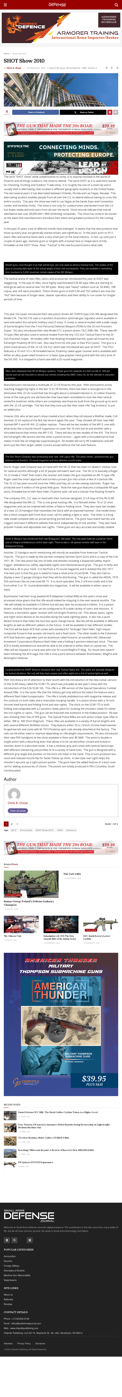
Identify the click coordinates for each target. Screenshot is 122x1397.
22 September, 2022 (36, 67)
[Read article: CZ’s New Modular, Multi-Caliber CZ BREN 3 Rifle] (10, 1141)
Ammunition (10, 1256)
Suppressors (10, 1280)
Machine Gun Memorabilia (17, 1275)
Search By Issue (19, 53)
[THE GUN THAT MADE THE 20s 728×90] (61, 128)
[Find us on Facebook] (7, 1240)
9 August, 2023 (10, 940)
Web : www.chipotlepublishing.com (21, 1328)
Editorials (8, 1299)
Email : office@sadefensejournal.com (22, 1323)
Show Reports (73, 67)
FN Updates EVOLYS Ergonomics (35, 1162)
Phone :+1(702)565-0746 (16, 1318)
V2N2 (83, 67)
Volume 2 (92, 67)
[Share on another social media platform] (115, 112)
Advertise (8, 1343)
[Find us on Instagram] (30, 1240)
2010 (13, 830)
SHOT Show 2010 (45, 830)
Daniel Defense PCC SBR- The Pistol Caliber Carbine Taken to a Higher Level (58, 1112)
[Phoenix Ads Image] (61, 27)
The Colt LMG (72, 873)
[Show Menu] (5, 5)
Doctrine (8, 1261)
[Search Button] (116, 5)
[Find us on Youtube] (22, 1240)
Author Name (13, 895)
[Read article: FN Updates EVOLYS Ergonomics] (10, 1165)
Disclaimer (40, 1343)
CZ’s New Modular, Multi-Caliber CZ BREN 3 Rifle (43, 1137)
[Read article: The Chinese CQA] (21, 924)
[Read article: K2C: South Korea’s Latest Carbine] (100, 924)
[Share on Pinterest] (109, 112)
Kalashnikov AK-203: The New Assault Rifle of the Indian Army (60, 937)
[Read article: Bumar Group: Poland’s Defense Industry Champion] (31, 884)
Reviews (8, 1304)
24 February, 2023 (52, 943)
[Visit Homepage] (61, 5)
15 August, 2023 (11, 909)
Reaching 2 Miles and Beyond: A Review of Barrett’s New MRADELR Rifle (56, 1150)
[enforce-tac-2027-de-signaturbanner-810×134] (61, 151)
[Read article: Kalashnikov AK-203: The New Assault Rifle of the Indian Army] (61, 924)
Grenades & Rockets (14, 1270)
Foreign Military (11, 1265)
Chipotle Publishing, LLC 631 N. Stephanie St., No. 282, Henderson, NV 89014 (43, 1332)
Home (6, 53)
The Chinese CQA (12, 936)
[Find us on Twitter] (14, 1240)
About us (8, 1294)
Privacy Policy (24, 1343)
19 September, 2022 (72, 878)
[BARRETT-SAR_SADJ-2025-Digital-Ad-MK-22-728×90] (61, 167)
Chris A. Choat (14, 67)
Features (51, 930)
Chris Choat (26, 830)
